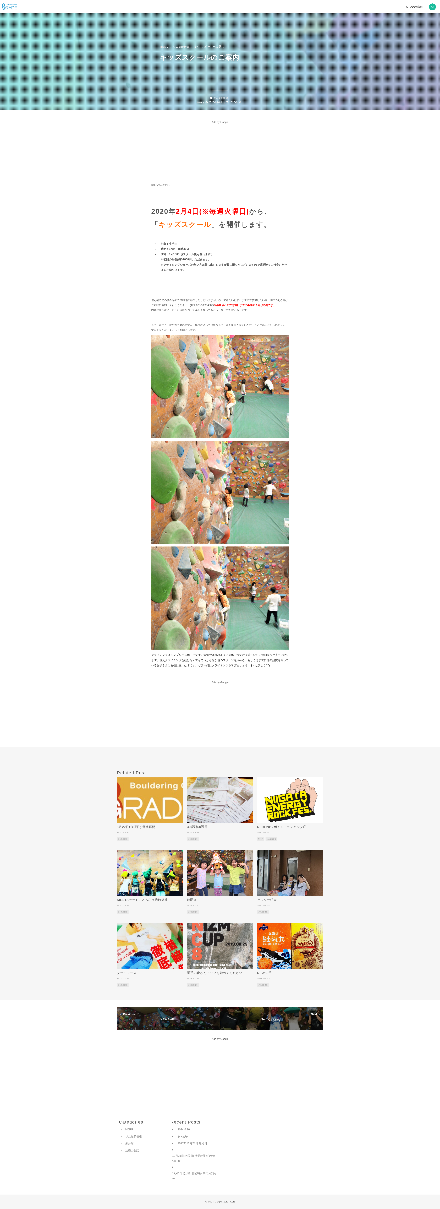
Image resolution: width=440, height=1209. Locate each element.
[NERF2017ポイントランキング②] (290, 800)
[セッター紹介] (290, 873)
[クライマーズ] (150, 946)
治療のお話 (132, 1150)
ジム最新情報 (221, 98)
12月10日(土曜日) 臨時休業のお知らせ (194, 1176)
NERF (260, 839)
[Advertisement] (220, 149)
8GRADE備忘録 (413, 6)
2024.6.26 (184, 1129)
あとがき (183, 1136)
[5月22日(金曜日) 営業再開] (150, 800)
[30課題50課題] (220, 800)
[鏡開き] (220, 873)
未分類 (129, 1143)
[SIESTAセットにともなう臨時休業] (150, 873)
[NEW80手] (290, 946)
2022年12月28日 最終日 (192, 1143)
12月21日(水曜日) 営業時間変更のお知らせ (194, 1158)
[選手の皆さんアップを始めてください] (220, 946)
